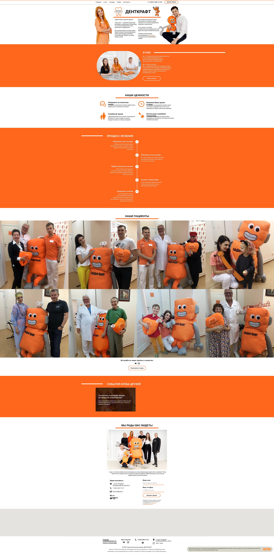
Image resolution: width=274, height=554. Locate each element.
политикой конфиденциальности (149, 503)
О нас (105, 2)
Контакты (126, 2)
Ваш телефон (148, 487)
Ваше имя (146, 480)
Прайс (119, 2)
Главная (98, 2)
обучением (151, 35)
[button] (171, 2)
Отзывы (112, 2)
